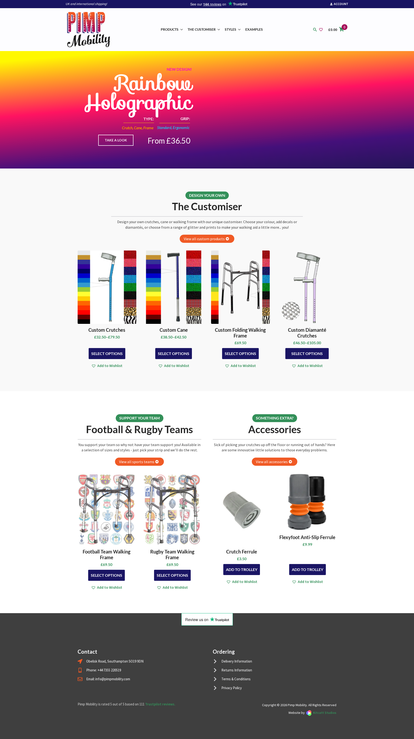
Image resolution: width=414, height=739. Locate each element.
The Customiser (202, 29)
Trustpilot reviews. (160, 704)
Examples (254, 29)
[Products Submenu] (181, 29)
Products (169, 29)
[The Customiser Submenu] (219, 29)
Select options (107, 353)
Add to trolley (241, 569)
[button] (106, 365)
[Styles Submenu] (239, 29)
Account (341, 4)
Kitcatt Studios (324, 712)
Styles (230, 29)
